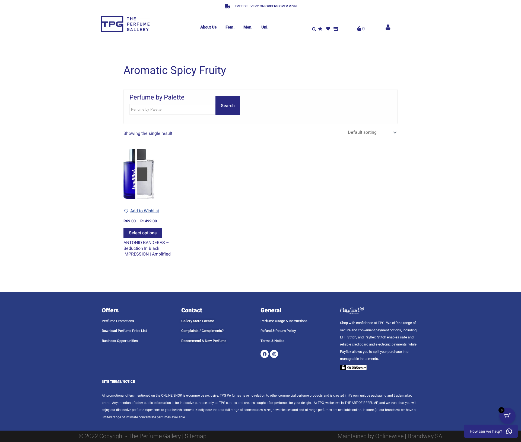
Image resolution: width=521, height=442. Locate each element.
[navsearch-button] (313, 28)
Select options (143, 233)
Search (228, 105)
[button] (141, 211)
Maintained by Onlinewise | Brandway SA (390, 436)
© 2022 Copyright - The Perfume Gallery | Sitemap (143, 436)
